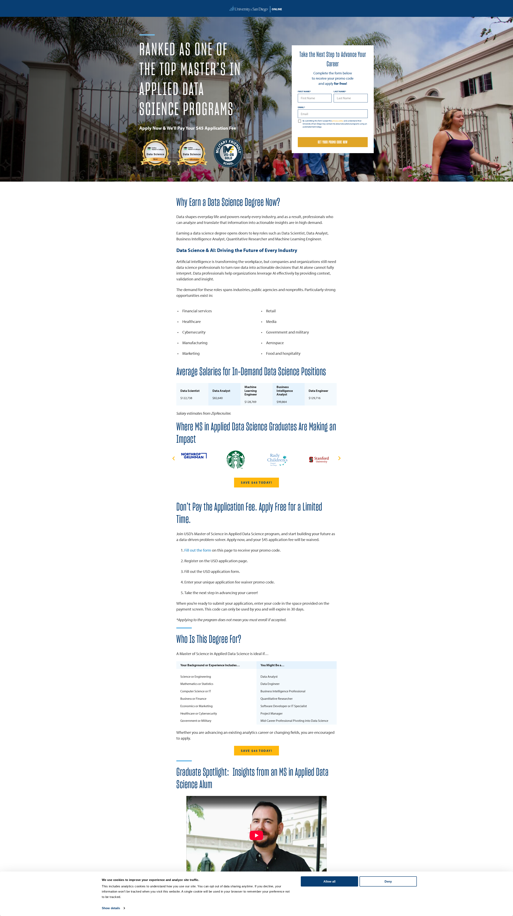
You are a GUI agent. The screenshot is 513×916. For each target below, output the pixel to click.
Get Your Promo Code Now (332, 142)
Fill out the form (197, 550)
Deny (388, 881)
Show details (111, 908)
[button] (173, 458)
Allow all (329, 881)
